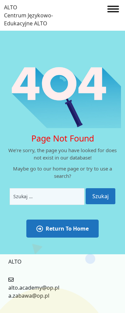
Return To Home (67, 228)
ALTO (10, 7)
